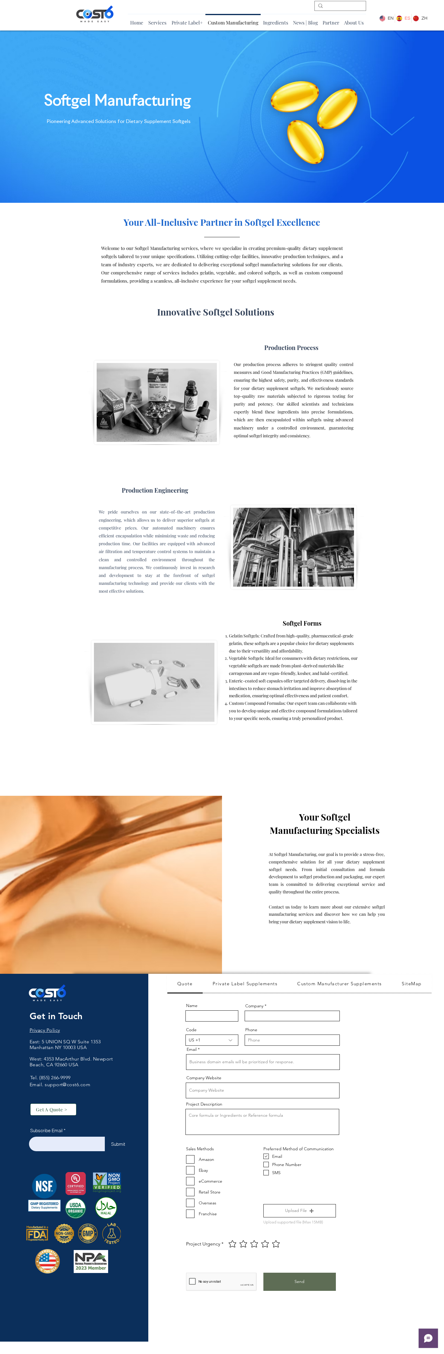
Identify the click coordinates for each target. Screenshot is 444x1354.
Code (191, 1030)
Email (192, 1049)
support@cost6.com (67, 1084)
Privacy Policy (45, 1030)
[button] (299, 1210)
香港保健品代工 (46, 1070)
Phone (251, 1030)
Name (192, 1005)
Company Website (203, 1078)
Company (254, 1006)
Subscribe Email (46, 1130)
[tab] (185, 984)
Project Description (204, 1104)
